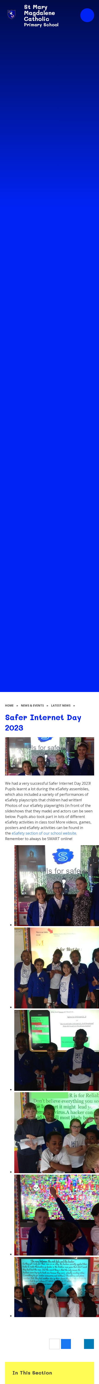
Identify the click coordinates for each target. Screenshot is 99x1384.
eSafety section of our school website (44, 833)
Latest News (60, 705)
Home (9, 705)
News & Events (32, 705)
